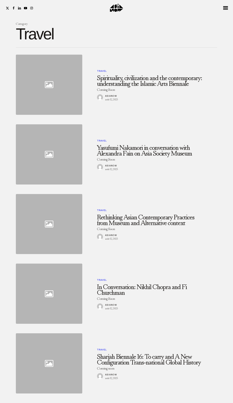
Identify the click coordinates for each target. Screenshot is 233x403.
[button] (226, 8)
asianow (111, 96)
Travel (102, 71)
